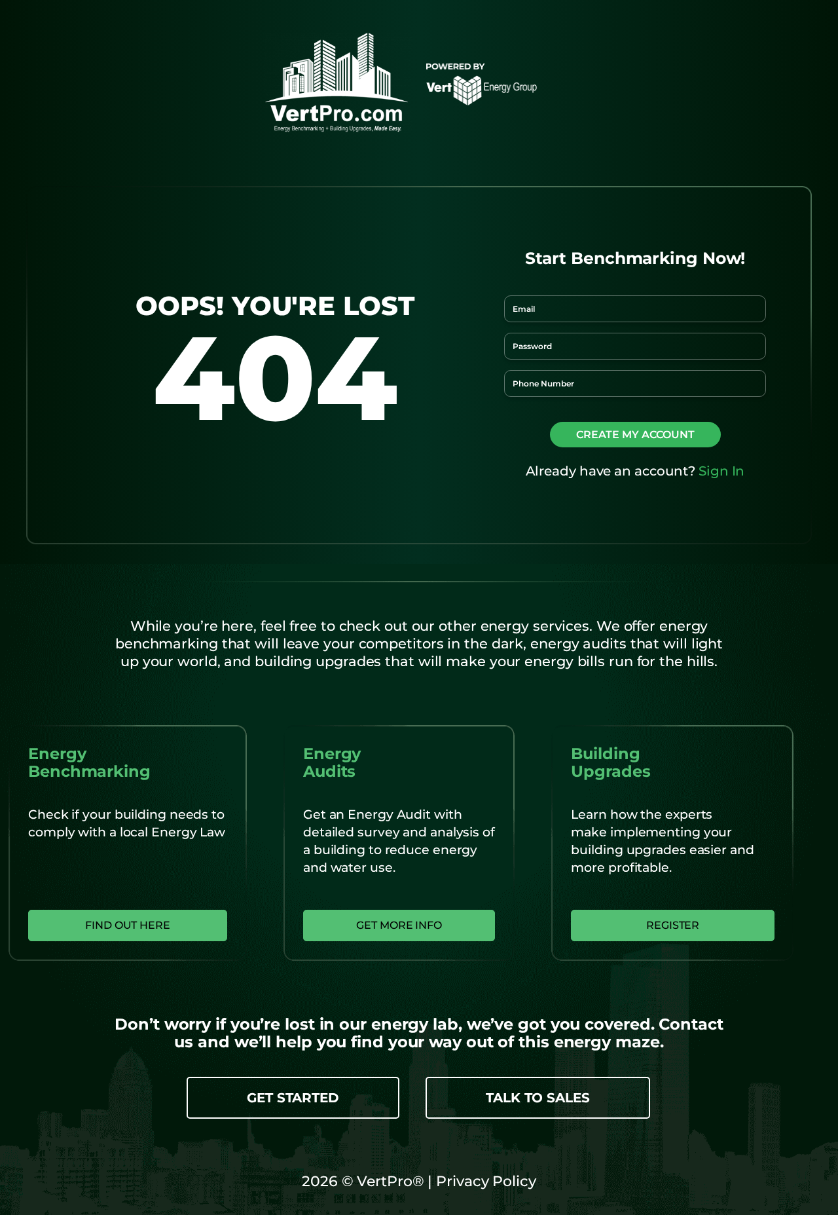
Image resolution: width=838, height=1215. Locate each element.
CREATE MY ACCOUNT (635, 434)
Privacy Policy (484, 1181)
